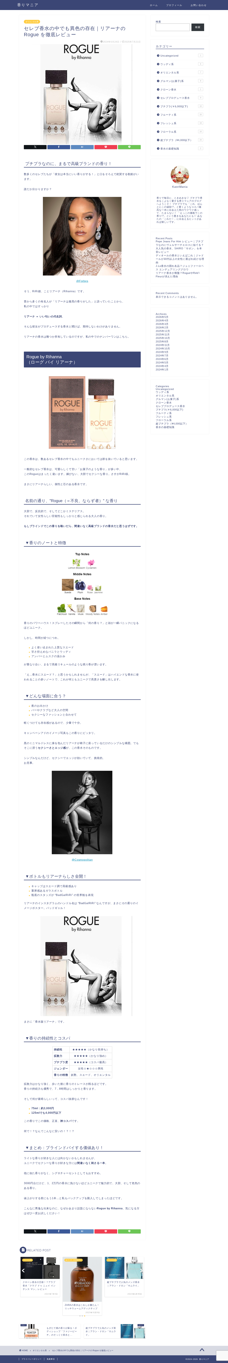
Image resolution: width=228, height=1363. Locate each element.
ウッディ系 (180, 64)
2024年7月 (162, 355)
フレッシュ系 (181, 123)
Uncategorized (180, 55)
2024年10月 (163, 348)
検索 (158, 21)
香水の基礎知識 (180, 148)
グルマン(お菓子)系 (180, 81)
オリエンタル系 (32, 22)
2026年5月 (162, 317)
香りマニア (28, 5)
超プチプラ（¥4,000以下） (181, 140)
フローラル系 (181, 131)
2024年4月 (162, 366)
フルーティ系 (181, 114)
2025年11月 (163, 334)
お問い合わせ (199, 5)
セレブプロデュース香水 (180, 97)
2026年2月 (162, 327)
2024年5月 (162, 362)
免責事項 (51, 1359)
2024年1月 (162, 369)
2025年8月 (162, 341)
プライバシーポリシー (32, 1359)
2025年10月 (163, 338)
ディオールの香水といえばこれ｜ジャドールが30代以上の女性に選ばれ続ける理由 (180, 259)
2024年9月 (162, 352)
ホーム (154, 5)
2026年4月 (162, 320)
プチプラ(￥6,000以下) (181, 106)
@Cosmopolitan (82, 859)
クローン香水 (180, 89)
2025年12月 (163, 331)
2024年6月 (162, 359)
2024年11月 (163, 345)
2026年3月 (162, 324)
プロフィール (174, 5)
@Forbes (82, 281)
